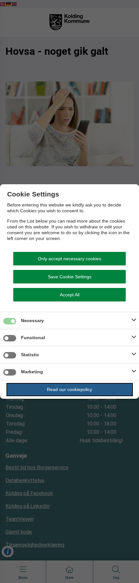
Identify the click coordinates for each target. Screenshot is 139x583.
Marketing (32, 371)
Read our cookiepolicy (69, 389)
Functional (33, 337)
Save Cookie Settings (69, 276)
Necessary (32, 320)
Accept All (70, 294)
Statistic (30, 354)
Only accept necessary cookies (69, 258)
